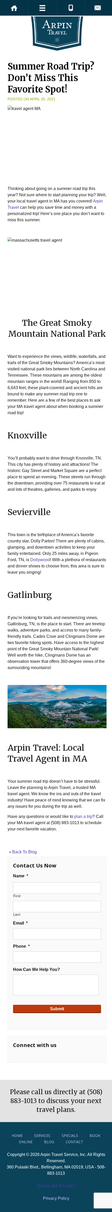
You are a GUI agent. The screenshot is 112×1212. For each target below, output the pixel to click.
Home (17, 1135)
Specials (70, 1135)
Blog (49, 1141)
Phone (21, 946)
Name (20, 876)
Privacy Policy (56, 1198)
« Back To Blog (23, 852)
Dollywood (40, 560)
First (17, 896)
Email (20, 923)
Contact (74, 1141)
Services (42, 1135)
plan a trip (83, 816)
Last (17, 914)
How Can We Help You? (36, 969)
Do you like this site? (56, 1186)
